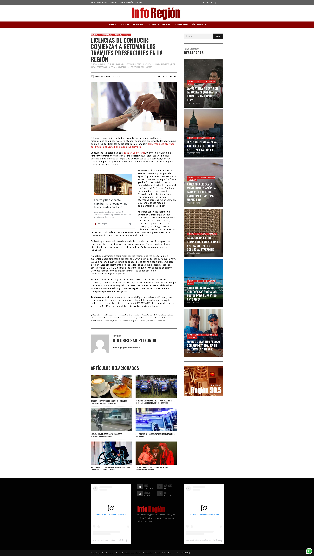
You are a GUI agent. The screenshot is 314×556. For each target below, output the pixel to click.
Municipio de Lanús (125, 318)
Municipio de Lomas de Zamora (143, 318)
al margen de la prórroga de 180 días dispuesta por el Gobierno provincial (132, 145)
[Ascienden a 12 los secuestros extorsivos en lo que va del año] (152, 420)
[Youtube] (215, 2)
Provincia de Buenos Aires (156, 321)
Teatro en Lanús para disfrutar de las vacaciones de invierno (152, 468)
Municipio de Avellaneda (155, 315)
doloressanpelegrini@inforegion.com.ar (126, 348)
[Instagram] (207, 2)
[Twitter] (211, 2)
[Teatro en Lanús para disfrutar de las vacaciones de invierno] (152, 453)
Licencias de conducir (117, 315)
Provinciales (107, 35)
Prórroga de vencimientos (137, 321)
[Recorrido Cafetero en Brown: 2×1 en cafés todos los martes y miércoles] (107, 387)
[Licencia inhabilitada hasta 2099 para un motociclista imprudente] (107, 420)
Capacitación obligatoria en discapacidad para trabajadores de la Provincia (110, 468)
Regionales (118, 35)
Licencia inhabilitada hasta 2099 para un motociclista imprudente (107, 435)
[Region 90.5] (203, 380)
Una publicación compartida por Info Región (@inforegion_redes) (119, 540)
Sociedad (127, 35)
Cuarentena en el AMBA (101, 315)
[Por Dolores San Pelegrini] (92, 76)
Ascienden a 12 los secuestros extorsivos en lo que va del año (156, 435)
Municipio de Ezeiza (111, 318)
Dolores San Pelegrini (102, 76)
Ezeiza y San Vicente (134, 152)
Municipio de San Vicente (103, 321)
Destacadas (95, 35)
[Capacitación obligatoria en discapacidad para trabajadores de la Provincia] (107, 453)
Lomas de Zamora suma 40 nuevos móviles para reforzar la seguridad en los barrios (155, 401)
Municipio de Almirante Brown (135, 315)
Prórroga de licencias (120, 321)
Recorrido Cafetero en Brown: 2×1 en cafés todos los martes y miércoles (109, 402)
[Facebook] (203, 2)
